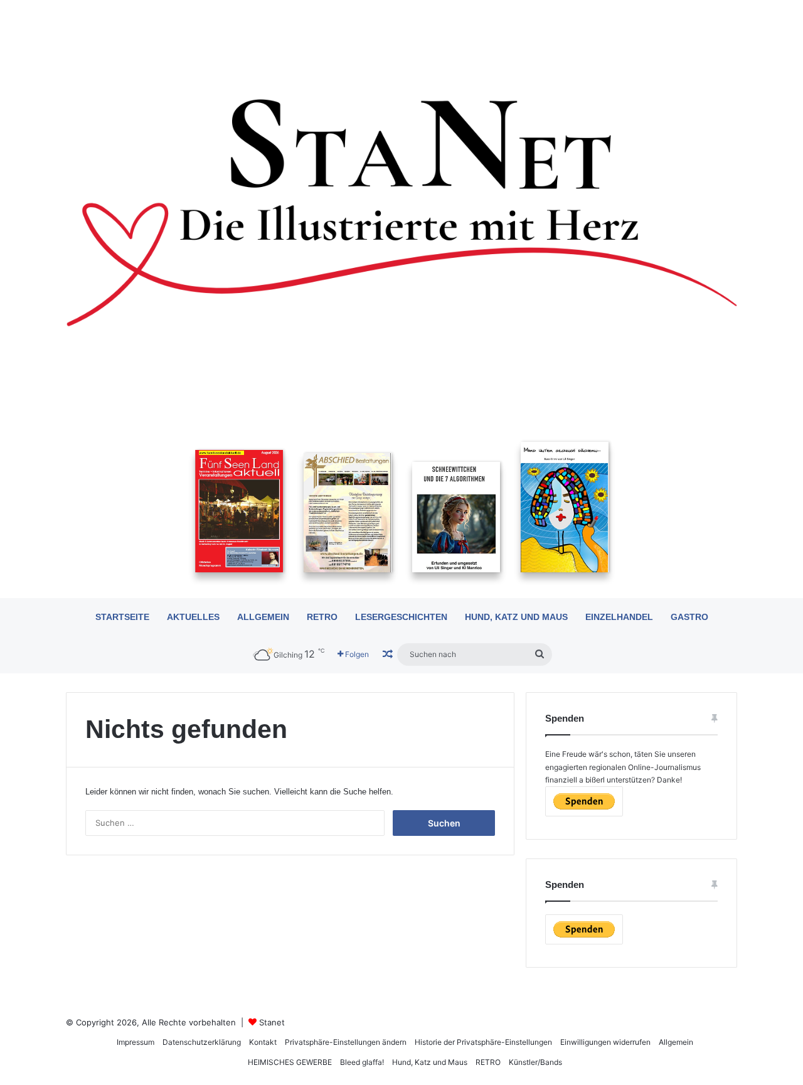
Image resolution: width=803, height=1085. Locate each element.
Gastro (689, 617)
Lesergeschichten (401, 617)
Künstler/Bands (535, 1062)
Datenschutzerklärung (201, 1042)
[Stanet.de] (401, 211)
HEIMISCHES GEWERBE (290, 1062)
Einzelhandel (619, 617)
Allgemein (263, 617)
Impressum (135, 1042)
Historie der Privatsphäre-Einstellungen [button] (483, 1042)
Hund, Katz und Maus (516, 617)
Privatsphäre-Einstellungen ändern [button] (346, 1042)
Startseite (122, 617)
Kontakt (263, 1042)
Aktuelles (193, 617)
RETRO (322, 617)
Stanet (272, 1022)
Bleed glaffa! (362, 1062)
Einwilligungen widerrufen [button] (605, 1042)
